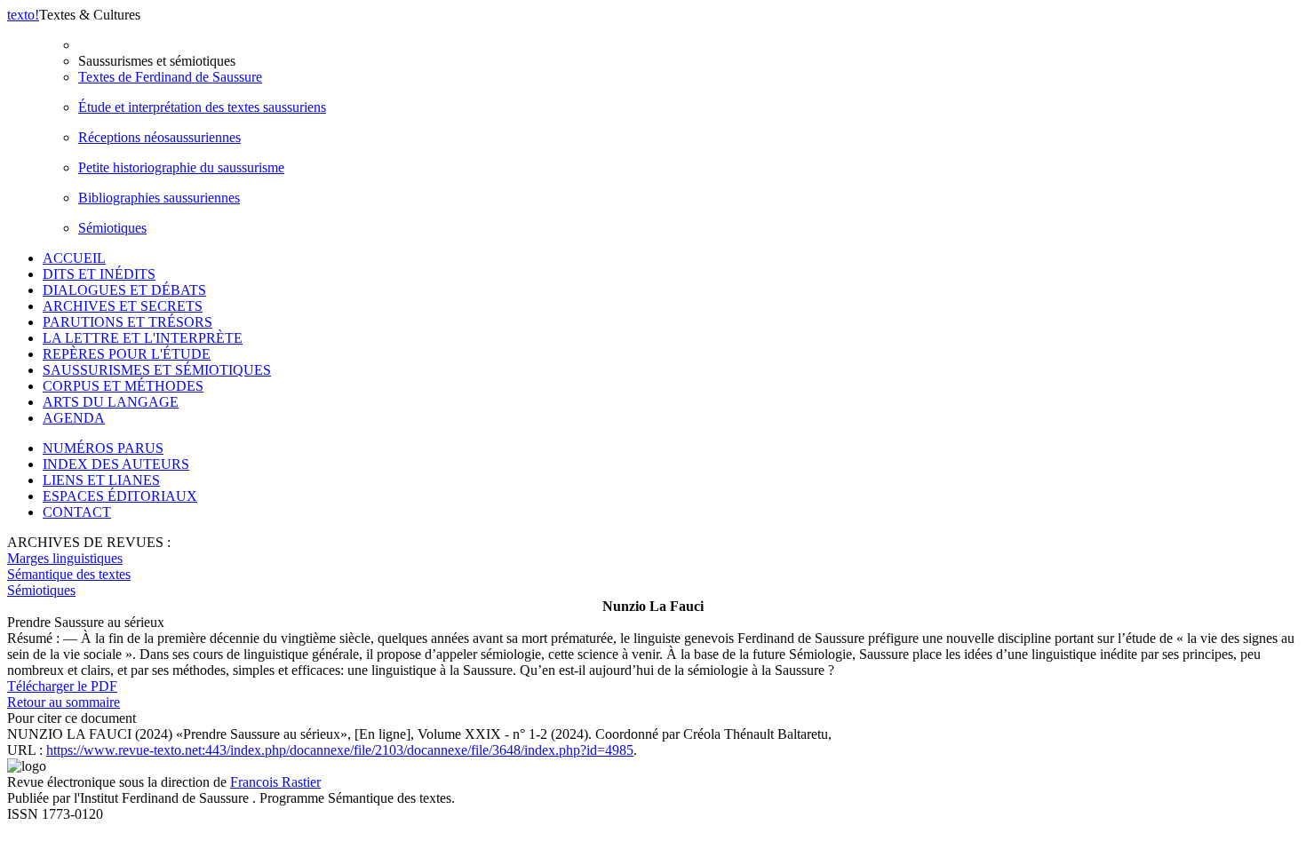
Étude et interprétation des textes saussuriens (202, 107)
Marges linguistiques (65, 558)
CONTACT (77, 512)
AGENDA (74, 417)
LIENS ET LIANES (101, 480)
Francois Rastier (275, 781)
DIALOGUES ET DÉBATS (124, 290)
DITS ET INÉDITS (99, 274)
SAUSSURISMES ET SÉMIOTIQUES (157, 369)
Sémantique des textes (69, 574)
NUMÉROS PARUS (103, 448)
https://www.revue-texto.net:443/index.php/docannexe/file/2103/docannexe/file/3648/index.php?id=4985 (339, 750)
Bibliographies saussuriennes (159, 197)
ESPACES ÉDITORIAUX (120, 496)
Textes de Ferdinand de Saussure (170, 76)
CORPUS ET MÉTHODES (123, 385)
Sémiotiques (112, 227)
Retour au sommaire (63, 702)
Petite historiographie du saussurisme (181, 167)
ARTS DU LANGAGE (111, 401)
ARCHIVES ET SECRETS (123, 305)
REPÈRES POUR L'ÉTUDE (127, 353)
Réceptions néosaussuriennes (159, 137)
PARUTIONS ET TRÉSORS (127, 321)
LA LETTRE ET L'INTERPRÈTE (143, 337)
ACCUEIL (74, 258)
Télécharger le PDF (62, 686)
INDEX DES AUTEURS (116, 464)
